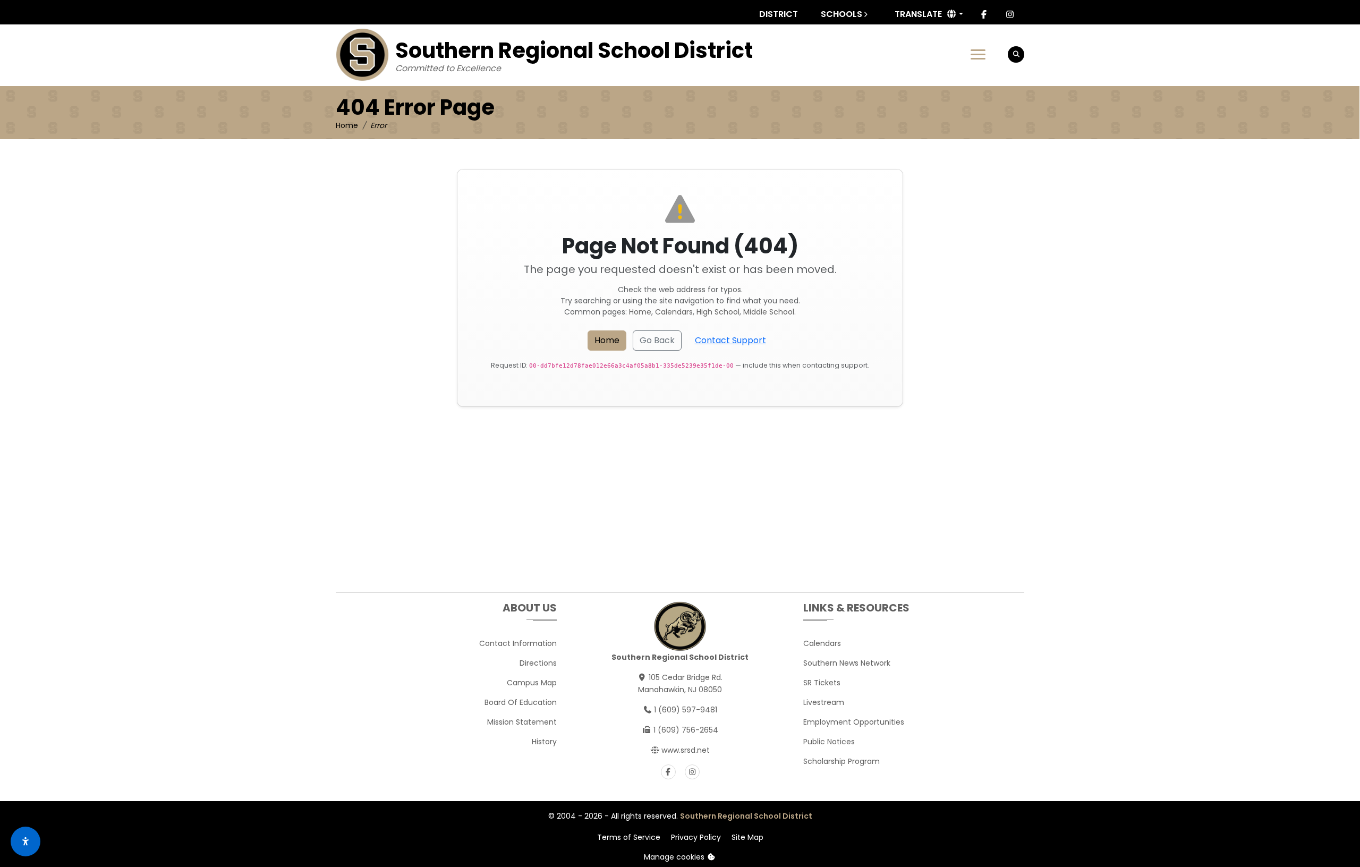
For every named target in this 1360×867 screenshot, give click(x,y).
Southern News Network (846, 663)
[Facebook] (983, 14)
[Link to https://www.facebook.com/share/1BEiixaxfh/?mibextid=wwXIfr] (668, 771)
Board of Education (520, 702)
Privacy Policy (696, 837)
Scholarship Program (841, 761)
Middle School (768, 312)
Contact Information (518, 643)
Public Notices (829, 741)
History (544, 741)
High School (718, 312)
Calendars (674, 312)
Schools (841, 14)
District (778, 14)
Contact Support (730, 340)
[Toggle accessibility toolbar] (25, 841)
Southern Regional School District (746, 816)
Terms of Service (628, 837)
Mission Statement (522, 722)
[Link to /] (362, 55)
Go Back (657, 340)
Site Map (747, 837)
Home (347, 125)
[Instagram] (1009, 14)
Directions (538, 663)
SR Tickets (821, 682)
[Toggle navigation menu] (978, 54)
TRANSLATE (918, 14)
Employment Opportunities (853, 722)
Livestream (823, 702)
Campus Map (532, 682)
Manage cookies (675, 857)
